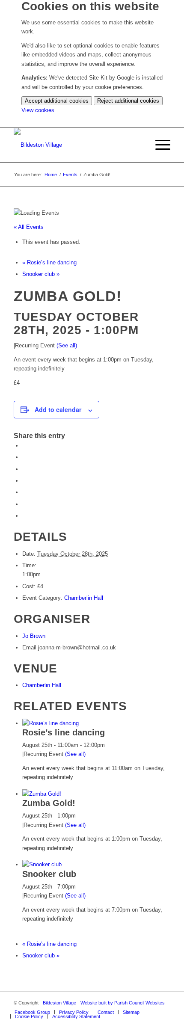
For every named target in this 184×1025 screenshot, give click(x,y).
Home (51, 174)
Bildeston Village (59, 1002)
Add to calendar (58, 409)
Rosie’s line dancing (49, 262)
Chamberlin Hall (83, 598)
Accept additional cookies (57, 101)
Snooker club (40, 274)
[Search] (138, 145)
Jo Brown (33, 636)
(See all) (66, 345)
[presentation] (50, 723)
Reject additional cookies (128, 101)
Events (70, 174)
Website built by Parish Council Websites (122, 1002)
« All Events (29, 227)
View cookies (37, 110)
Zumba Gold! (48, 803)
